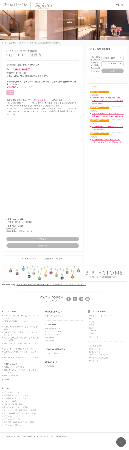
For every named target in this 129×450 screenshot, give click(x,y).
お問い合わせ (94, 352)
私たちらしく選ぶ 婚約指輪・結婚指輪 (20, 410)
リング (92, 325)
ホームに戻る (30, 259)
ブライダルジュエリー (37, 100)
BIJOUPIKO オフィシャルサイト (20, 87)
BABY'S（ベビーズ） (13, 375)
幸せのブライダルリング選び (16, 407)
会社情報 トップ (53, 328)
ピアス (92, 328)
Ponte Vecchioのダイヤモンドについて (20, 413)
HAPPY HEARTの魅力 (13, 404)
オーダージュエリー (54, 316)
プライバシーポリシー (98, 355)
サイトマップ (94, 361)
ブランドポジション (54, 334)
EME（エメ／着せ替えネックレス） (19, 349)
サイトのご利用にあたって (100, 358)
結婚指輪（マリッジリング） (16, 398)
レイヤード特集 (10, 401)
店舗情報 (12, 43)
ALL (91, 319)
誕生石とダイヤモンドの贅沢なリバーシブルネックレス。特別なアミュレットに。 (51, 285)
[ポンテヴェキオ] (15, 4)
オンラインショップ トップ (100, 316)
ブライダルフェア (11, 416)
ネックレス (93, 322)
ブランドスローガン (54, 331)
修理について (94, 349)
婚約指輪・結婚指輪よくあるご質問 (19, 422)
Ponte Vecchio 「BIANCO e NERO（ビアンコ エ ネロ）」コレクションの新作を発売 (107, 101)
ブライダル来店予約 (12, 425)
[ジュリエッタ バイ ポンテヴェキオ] (44, 8)
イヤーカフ (93, 331)
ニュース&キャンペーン (56, 353)
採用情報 (50, 340)
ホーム (4, 43)
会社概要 (50, 337)
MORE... (7, 379)
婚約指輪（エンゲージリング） (17, 395)
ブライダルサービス (12, 419)
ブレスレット (94, 337)
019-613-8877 (22, 69)
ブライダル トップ (11, 392)
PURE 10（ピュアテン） (14, 367)
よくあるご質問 (95, 346)
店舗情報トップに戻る (53, 259)
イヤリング (93, 334)
